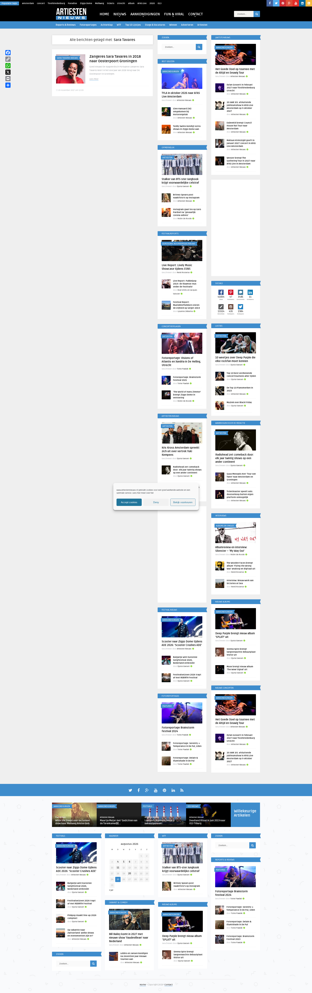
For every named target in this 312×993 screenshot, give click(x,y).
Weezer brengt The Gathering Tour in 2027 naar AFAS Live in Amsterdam (241, 161)
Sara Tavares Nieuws (67, 58)
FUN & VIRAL (174, 14)
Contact (168, 984)
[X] (8, 72)
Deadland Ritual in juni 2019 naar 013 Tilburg (207, 822)
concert (41, 3)
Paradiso (72, 3)
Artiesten (202, 25)
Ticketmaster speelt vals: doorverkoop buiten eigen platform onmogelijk (240, 494)
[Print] (8, 78)
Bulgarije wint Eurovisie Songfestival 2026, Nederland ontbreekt (185, 660)
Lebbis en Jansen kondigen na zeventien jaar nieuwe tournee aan (134, 956)
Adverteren (187, 25)
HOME (104, 14)
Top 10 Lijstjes (133, 25)
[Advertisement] (182, 555)
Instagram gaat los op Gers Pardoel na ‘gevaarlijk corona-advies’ (187, 212)
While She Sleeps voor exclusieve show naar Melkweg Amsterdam (72, 822)
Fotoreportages (88, 25)
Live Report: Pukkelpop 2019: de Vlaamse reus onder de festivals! (184, 284)
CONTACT (195, 14)
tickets (110, 3)
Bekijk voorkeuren (182, 502)
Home (143, 984)
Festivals (147, 806)
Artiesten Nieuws (184, 100)
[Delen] (8, 85)
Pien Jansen (60, 817)
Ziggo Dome (86, 3)
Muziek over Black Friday (239, 402)
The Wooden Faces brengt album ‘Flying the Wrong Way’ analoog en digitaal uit (241, 566)
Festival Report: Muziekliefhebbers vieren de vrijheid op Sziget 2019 (186, 305)
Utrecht (121, 3)
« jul (111, 890)
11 (118, 867)
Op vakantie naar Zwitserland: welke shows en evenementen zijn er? (80, 933)
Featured (167, 706)
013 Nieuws (193, 806)
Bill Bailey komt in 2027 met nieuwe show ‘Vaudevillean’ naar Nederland (128, 938)
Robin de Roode (185, 219)
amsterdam (28, 3)
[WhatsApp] (8, 65)
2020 (152, 3)
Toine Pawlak (182, 369)
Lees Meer (93, 79)
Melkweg (99, 3)
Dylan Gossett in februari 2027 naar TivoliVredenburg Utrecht (241, 88)
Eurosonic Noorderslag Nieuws (178, 243)
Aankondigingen (170, 71)
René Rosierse (183, 272)
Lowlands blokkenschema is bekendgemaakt (160, 822)
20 (129, 873)
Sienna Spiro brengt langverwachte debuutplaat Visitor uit (241, 652)
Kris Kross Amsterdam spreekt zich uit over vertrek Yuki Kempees (180, 451)
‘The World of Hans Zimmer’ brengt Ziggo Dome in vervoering (187, 395)
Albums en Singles (225, 525)
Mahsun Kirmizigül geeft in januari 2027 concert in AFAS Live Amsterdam (241, 143)
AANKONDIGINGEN (145, 14)
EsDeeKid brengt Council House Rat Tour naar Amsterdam (239, 126)
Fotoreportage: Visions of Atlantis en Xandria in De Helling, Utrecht (181, 361)
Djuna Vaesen (183, 186)
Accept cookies (129, 502)
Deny (156, 502)
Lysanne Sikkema (185, 311)
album (131, 3)
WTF (119, 25)
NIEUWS (119, 14)
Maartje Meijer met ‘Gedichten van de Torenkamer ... (118, 822)
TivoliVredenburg (56, 3)
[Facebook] (8, 52)
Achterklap (107, 25)
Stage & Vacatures (155, 25)
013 (159, 3)
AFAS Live (142, 3)
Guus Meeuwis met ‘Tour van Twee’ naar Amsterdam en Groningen (241, 477)
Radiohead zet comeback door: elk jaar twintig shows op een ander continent (187, 470)
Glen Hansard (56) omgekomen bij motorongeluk (182, 111)
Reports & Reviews (66, 25)
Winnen (173, 25)
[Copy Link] (8, 59)
